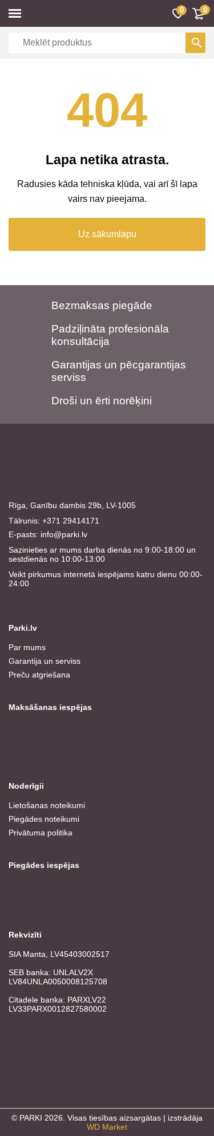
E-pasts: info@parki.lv (48, 534)
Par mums (27, 647)
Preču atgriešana (39, 674)
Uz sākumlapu (107, 234)
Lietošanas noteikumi (47, 805)
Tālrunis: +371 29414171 (54, 520)
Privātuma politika (40, 832)
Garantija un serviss (44, 661)
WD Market (107, 1126)
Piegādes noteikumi (44, 818)
